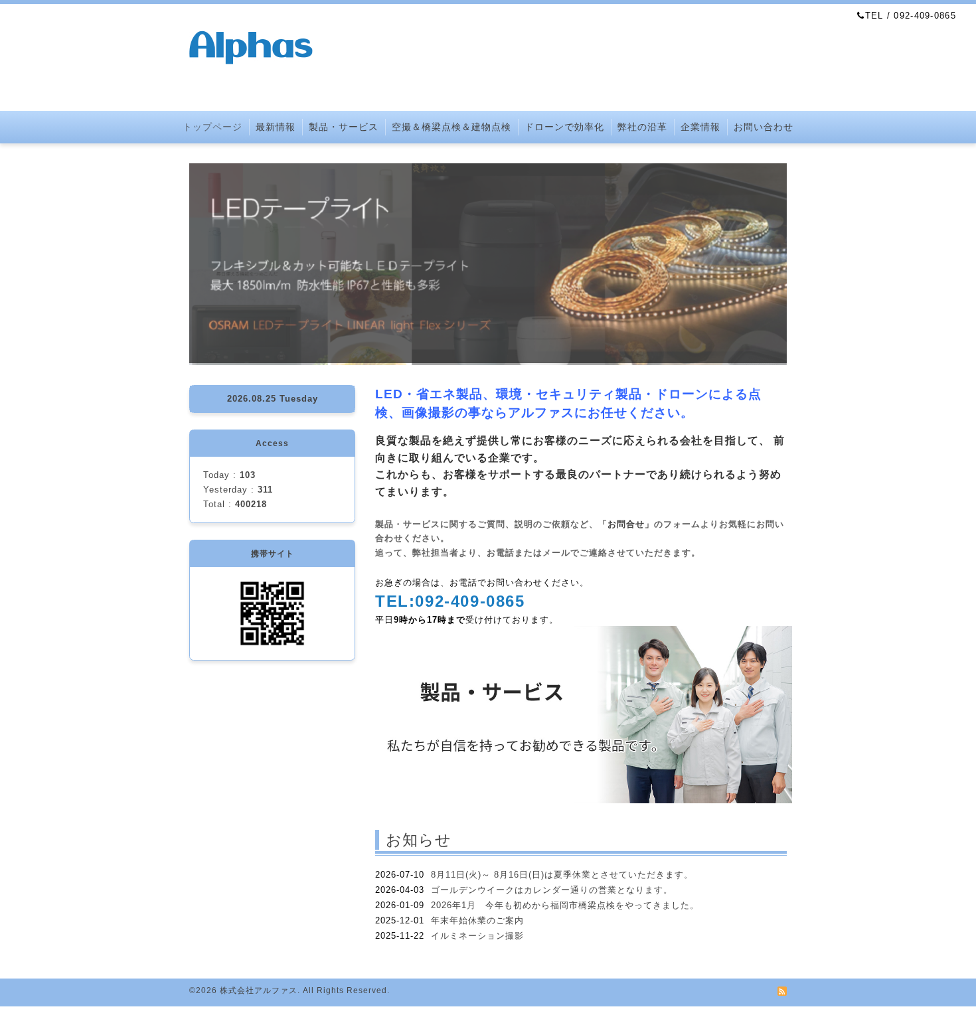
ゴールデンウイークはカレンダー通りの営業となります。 (552, 890)
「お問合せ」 (626, 524)
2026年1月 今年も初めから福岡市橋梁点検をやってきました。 (565, 905)
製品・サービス (343, 126)
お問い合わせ (763, 126)
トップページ (212, 126)
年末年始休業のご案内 (477, 920)
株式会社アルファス (258, 990)
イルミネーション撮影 (477, 936)
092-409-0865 (470, 601)
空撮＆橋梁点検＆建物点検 (451, 126)
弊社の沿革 (642, 126)
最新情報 (275, 126)
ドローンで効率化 (564, 126)
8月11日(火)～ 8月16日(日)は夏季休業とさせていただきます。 (562, 875)
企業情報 (700, 126)
